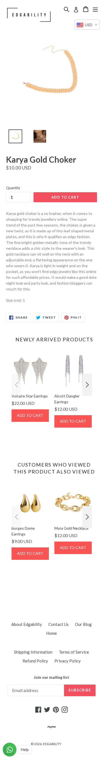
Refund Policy (35, 660)
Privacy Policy (67, 660)
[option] (12, 137)
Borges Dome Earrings (23, 531)
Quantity (13, 188)
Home (51, 633)
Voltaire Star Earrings (30, 396)
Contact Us (58, 624)
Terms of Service (74, 651)
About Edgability (26, 624)
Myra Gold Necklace (71, 528)
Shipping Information (33, 651)
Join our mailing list (51, 677)
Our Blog (83, 624)
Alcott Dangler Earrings (67, 399)
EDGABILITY (52, 744)
